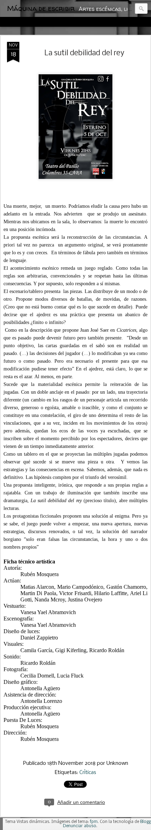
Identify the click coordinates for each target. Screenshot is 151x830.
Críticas (87, 772)
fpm (94, 822)
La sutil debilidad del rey (84, 53)
